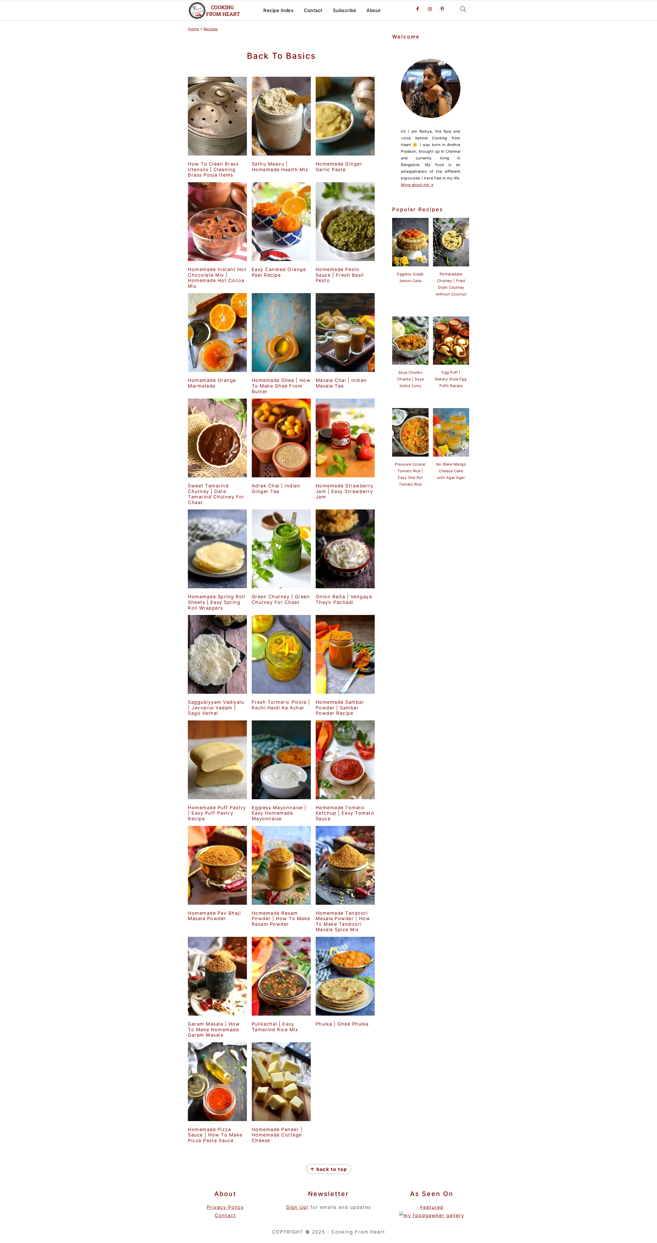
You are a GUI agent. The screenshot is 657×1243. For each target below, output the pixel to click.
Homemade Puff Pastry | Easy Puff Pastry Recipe (217, 813)
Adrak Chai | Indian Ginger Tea (276, 488)
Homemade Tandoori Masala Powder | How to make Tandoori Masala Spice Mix (343, 921)
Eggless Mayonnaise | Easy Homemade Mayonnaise (279, 813)
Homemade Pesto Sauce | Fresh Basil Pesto (340, 275)
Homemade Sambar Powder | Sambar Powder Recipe (340, 707)
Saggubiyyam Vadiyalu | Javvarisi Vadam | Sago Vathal (216, 707)
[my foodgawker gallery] (431, 1215)
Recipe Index (278, 10)
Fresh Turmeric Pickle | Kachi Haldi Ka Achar (281, 704)
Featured (431, 1207)
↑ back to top (328, 1169)
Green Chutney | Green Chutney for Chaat (281, 599)
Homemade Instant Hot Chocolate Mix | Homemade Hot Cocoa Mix (217, 278)
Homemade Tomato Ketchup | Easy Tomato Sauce (345, 813)
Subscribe (344, 10)
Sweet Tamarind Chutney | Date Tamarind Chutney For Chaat (216, 494)
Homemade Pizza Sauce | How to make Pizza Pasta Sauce (215, 1135)
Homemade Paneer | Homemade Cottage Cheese (277, 1135)
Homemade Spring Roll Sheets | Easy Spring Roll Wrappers (216, 602)
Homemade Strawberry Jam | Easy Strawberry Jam (345, 491)
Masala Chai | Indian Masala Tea (341, 383)
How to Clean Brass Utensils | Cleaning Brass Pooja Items (213, 169)
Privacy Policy (225, 1207)
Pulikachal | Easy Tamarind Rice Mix (275, 1026)
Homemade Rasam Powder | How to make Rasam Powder (281, 918)
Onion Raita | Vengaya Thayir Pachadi (344, 599)
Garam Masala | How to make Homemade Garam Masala (214, 1029)
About (373, 10)
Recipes (211, 29)
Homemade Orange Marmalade (212, 383)
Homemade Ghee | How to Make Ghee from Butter (281, 386)
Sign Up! (297, 1207)
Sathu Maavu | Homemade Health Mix (280, 166)
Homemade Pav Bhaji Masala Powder (214, 915)
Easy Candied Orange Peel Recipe (279, 272)
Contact (313, 10)
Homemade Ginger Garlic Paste (339, 166)
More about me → (417, 184)
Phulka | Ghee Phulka (342, 1024)
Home (193, 29)
